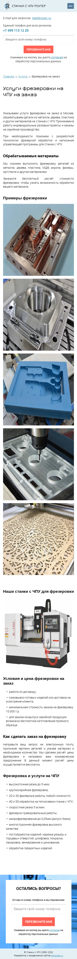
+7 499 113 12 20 (16, 30)
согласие (57, 57)
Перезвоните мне (38, 49)
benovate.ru (57, 955)
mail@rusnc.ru (41, 18)
